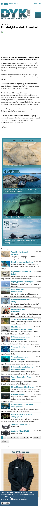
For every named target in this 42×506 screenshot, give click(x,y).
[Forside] (16, 18)
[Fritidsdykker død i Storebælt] (20, 55)
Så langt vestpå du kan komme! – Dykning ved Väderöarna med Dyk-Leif (20, 190)
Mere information (20, 499)
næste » (36, 437)
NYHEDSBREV (13, 3)
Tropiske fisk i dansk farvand (14, 166)
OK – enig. (5, 503)
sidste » (5, 441)
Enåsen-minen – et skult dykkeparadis (17, 217)
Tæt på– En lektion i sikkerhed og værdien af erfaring (19, 241)
